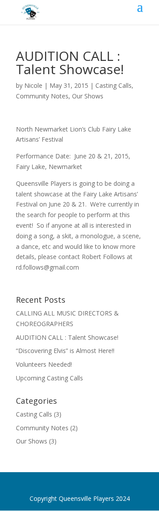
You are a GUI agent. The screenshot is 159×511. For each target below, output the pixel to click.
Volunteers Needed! (44, 364)
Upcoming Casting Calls (49, 378)
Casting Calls (113, 85)
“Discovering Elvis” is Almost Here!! (65, 350)
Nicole (33, 85)
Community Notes (42, 96)
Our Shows (87, 96)
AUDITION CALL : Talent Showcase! (67, 337)
